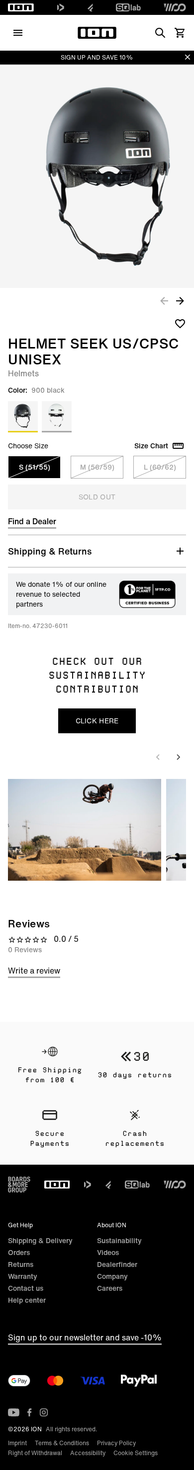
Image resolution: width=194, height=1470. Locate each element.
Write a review (34, 971)
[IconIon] (21, 7)
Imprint (17, 1443)
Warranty (22, 1276)
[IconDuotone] (61, 7)
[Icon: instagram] (44, 1412)
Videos (108, 1252)
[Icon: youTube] (13, 1412)
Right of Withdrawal (35, 1453)
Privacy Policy (116, 1443)
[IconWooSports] (175, 7)
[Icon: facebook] (29, 1412)
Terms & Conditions (62, 1443)
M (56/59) (97, 467)
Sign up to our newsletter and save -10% (85, 1337)
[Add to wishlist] (180, 323)
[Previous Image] (164, 300)
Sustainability (119, 1240)
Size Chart (151, 446)
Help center (27, 1300)
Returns (20, 1264)
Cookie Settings (135, 1453)
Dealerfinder (117, 1264)
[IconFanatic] (90, 7)
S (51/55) (34, 467)
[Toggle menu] (18, 33)
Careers (109, 1288)
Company (112, 1276)
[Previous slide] (158, 757)
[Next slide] (178, 757)
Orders (19, 1252)
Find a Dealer (32, 521)
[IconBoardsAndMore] (19, 1184)
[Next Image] (180, 300)
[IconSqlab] (128, 7)
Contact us (25, 1288)
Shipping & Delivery (40, 1240)
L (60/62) (160, 467)
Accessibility (87, 1453)
